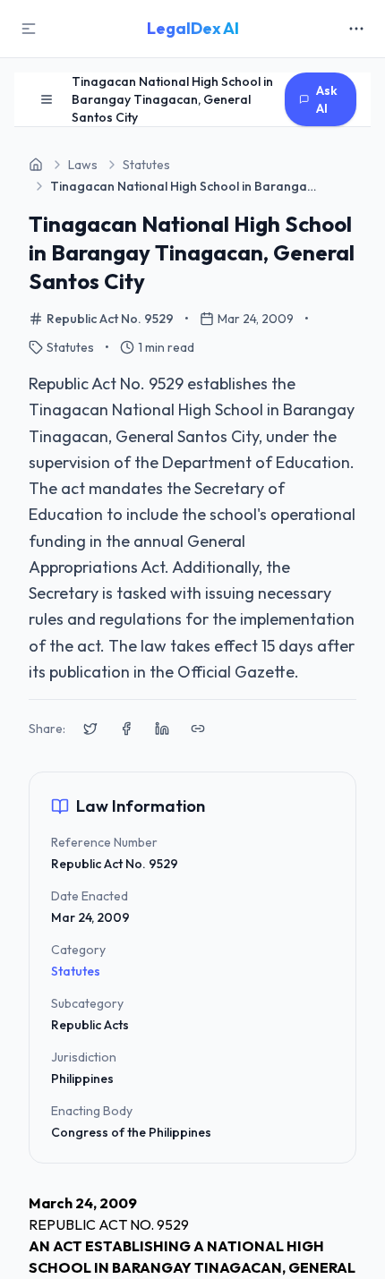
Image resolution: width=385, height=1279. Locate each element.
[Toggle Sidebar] (29, 29)
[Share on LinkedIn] (162, 728)
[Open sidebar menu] (46, 99)
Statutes (75, 971)
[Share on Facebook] (126, 728)
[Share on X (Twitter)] (90, 728)
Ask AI (327, 99)
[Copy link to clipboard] (198, 728)
